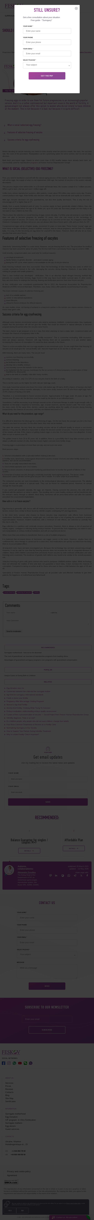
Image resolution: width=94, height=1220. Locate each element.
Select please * (29, 60)
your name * (28, 26)
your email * (28, 49)
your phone (28, 37)
